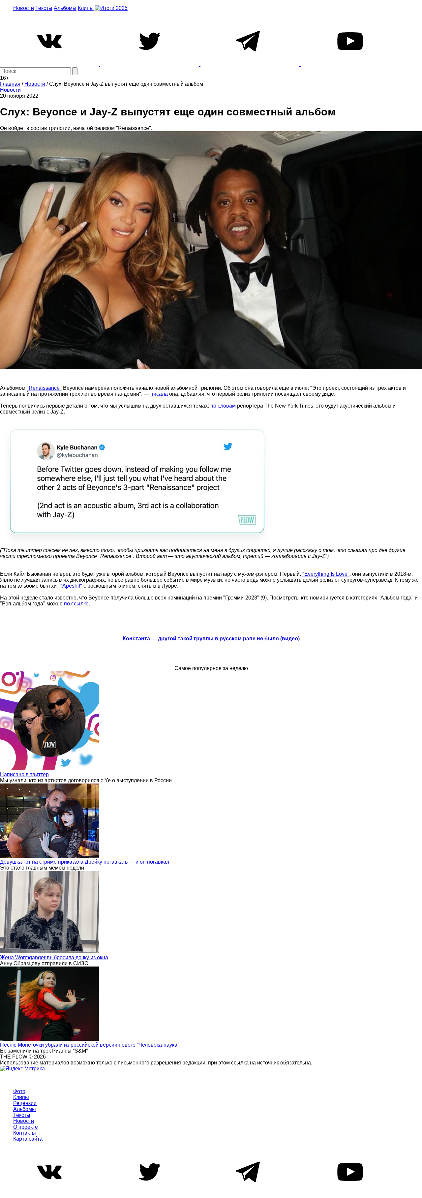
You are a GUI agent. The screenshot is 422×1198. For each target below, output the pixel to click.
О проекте (25, 1127)
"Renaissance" (44, 388)
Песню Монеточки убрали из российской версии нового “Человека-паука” (89, 1045)
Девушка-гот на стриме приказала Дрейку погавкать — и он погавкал (84, 862)
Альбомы (65, 8)
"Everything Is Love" (325, 574)
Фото (19, 1091)
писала (159, 394)
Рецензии (25, 1103)
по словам (223, 406)
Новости (23, 8)
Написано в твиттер (24, 774)
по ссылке (76, 603)
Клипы (86, 8)
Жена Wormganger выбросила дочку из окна (54, 957)
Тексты (43, 8)
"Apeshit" (71, 586)
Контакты (24, 1133)
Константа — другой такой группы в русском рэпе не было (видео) (211, 638)
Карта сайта (28, 1139)
